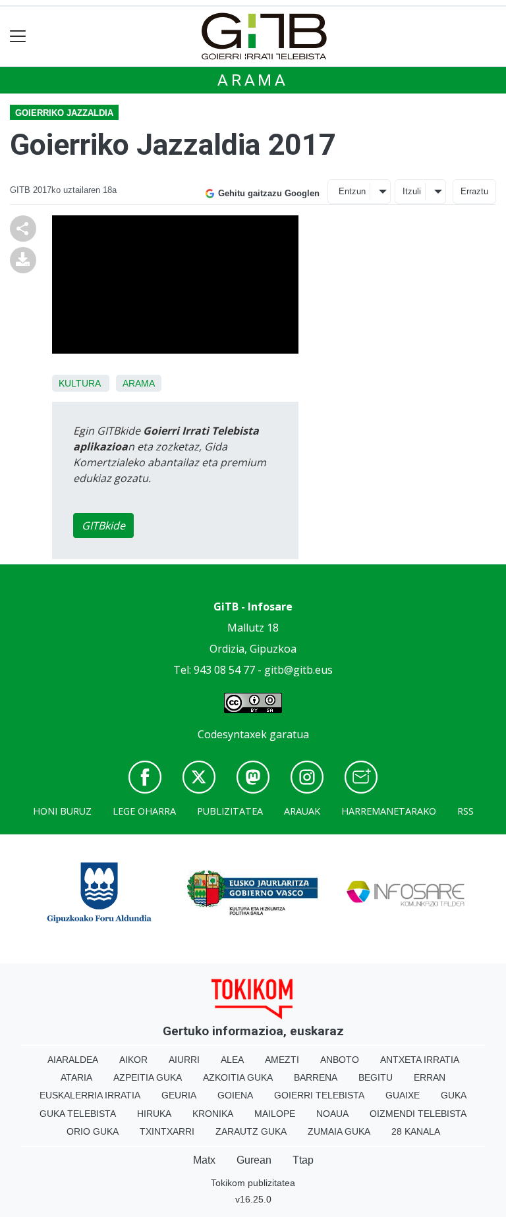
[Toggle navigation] (18, 36)
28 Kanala (415, 1131)
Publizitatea (230, 811)
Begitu (375, 1077)
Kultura (79, 383)
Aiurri (184, 1059)
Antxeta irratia (419, 1059)
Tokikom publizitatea (253, 1182)
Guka (453, 1095)
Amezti (282, 1059)
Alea (232, 1059)
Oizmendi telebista (418, 1113)
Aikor (133, 1059)
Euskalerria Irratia (90, 1095)
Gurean (254, 1160)
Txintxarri (167, 1131)
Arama (253, 80)
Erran (429, 1077)
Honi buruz (62, 811)
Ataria (76, 1077)
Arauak (302, 811)
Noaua (332, 1113)
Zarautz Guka (251, 1131)
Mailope (274, 1113)
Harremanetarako (388, 811)
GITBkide (103, 525)
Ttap (303, 1160)
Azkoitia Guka (238, 1077)
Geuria (178, 1095)
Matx (204, 1160)
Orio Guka (93, 1131)
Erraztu (474, 191)
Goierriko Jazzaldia (64, 113)
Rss (465, 811)
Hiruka (154, 1113)
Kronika (212, 1113)
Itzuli (412, 191)
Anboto (339, 1059)
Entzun (352, 191)
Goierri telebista (319, 1095)
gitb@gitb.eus (298, 670)
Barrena (315, 1077)
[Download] (23, 259)
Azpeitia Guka (147, 1077)
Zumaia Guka (339, 1131)
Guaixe (402, 1095)
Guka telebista (78, 1113)
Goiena (235, 1095)
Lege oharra (144, 811)
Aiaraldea (72, 1059)
